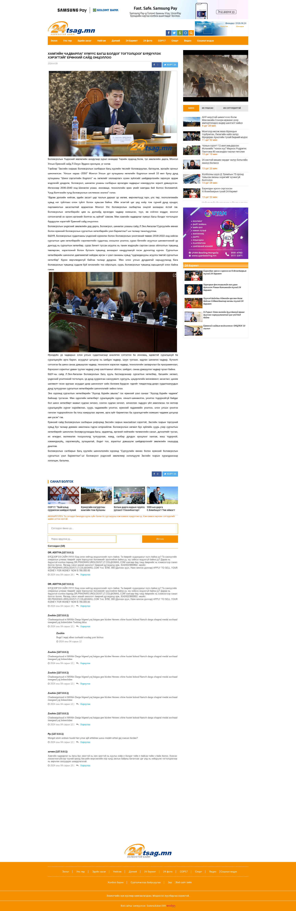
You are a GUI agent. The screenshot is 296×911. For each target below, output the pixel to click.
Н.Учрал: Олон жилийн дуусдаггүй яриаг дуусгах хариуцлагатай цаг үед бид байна (223, 315)
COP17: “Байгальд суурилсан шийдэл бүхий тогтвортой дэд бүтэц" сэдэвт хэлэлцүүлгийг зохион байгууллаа (62, 509)
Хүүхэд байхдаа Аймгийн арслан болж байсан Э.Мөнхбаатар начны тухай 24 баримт (223, 301)
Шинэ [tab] (191, 108)
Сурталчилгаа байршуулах (146, 882)
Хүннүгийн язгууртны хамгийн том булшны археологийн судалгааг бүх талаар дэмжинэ (96, 509)
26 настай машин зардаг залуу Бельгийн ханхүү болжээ (225, 161)
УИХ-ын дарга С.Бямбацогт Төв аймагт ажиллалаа (161, 509)
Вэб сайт (181, 882)
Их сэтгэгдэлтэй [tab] (232, 108)
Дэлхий (116, 40)
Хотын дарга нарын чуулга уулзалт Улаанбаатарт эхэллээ (129, 509)
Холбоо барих (116, 882)
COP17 (162, 40)
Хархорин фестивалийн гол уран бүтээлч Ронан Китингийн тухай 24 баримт (222, 287)
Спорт (174, 40)
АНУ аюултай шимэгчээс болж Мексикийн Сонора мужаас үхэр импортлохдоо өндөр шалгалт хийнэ (222, 120)
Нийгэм (101, 40)
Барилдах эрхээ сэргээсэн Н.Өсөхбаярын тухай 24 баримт (220, 190)
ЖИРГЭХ (171, 64)
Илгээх (160, 539)
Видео (187, 40)
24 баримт (132, 40)
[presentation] (191, 108)
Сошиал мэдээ (205, 40)
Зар (170, 882)
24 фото (147, 40)
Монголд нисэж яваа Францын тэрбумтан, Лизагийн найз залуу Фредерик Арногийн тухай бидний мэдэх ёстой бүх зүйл (225, 134)
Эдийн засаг (84, 40)
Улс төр (67, 40)
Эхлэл (54, 40)
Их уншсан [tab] (207, 108)
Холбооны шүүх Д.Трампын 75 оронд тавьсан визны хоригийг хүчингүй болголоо (223, 177)
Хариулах (85, 574)
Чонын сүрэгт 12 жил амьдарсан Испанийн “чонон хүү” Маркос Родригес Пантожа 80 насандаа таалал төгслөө (224, 148)
